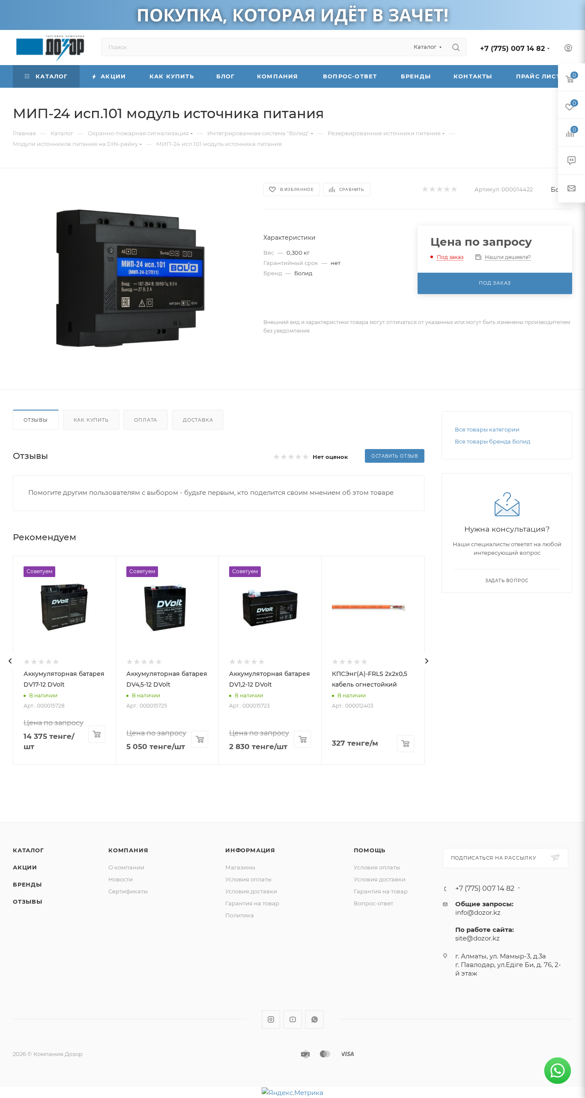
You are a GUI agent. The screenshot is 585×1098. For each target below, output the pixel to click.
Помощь (370, 850)
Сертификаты (128, 891)
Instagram (271, 1019)
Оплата (145, 420)
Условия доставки (251, 891)
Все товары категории (487, 429)
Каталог (28, 850)
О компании (126, 867)
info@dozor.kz (478, 912)
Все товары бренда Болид (492, 441)
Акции (25, 867)
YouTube (293, 1019)
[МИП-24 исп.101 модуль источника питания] (130, 278)
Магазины (240, 867)
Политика (239, 915)
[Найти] (455, 47)
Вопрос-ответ (373, 903)
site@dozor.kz (477, 938)
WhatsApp (314, 1019)
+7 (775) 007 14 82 (512, 49)
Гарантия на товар (252, 903)
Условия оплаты (248, 879)
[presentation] (10, 661)
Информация (250, 850)
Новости (120, 879)
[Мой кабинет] (568, 49)
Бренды (27, 884)
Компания (128, 850)
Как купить (91, 420)
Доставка (198, 420)
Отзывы (36, 420)
